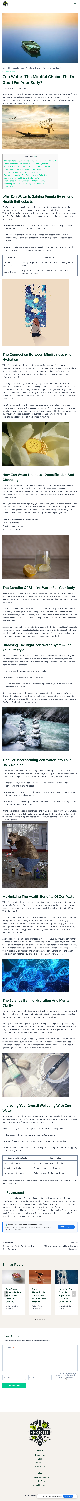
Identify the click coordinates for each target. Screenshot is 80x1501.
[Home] (3, 68)
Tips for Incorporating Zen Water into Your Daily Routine (27, 175)
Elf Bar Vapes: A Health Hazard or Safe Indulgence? (61, 1245)
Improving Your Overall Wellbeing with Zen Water (24, 184)
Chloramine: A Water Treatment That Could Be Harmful (18, 1245)
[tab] (35, 1319)
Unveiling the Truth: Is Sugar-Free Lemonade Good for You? (66, 1295)
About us (40, 1462)
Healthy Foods (8, 72)
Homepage (40, 1455)
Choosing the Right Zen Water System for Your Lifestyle (27, 172)
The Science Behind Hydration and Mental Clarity (24, 181)
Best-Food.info (9, 88)
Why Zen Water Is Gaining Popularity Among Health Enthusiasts (30, 161)
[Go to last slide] (6, 1294)
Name (6, 1377)
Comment (8, 1348)
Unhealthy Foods (40, 1485)
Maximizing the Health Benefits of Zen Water (22, 178)
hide (34, 156)
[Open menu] (75, 4)
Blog (40, 1459)
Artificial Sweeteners (40, 1477)
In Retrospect (9, 186)
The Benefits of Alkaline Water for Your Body (22, 169)
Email (32, 1377)
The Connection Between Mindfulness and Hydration (26, 164)
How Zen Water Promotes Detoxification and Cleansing (27, 166)
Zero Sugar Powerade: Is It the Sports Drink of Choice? (13, 1295)
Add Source (67, 1496)
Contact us (40, 1466)
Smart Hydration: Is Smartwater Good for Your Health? (39, 1295)
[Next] (74, 1294)
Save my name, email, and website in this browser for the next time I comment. (66, 1375)
